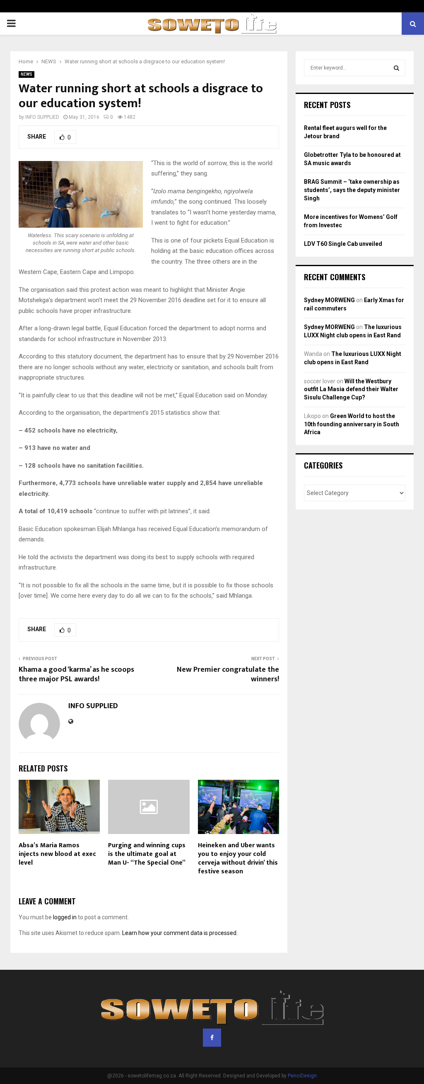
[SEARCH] (396, 68)
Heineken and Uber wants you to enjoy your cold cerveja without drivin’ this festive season (238, 858)
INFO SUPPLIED (42, 117)
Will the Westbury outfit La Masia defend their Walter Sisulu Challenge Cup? (351, 389)
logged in (65, 917)
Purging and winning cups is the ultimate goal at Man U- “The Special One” (147, 854)
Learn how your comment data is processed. (180, 933)
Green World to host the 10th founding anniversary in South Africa (351, 424)
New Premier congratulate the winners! (228, 674)
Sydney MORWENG (329, 300)
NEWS (26, 74)
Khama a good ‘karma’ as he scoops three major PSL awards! (76, 674)
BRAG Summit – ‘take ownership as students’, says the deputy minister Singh (352, 189)
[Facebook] (212, 1038)
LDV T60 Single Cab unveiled (343, 243)
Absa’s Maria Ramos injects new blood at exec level (57, 854)
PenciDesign (302, 1076)
